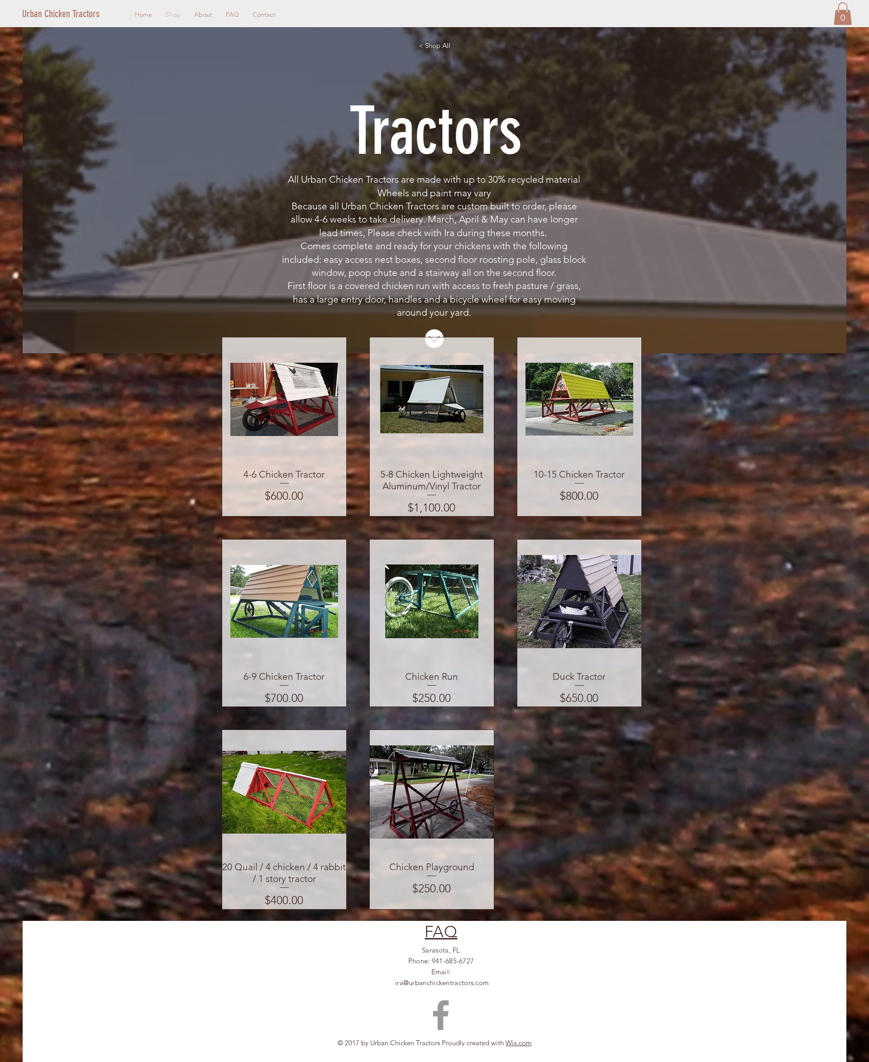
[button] (842, 13)
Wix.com (519, 1042)
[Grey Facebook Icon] (441, 1015)
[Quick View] (284, 399)
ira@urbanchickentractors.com (442, 982)
